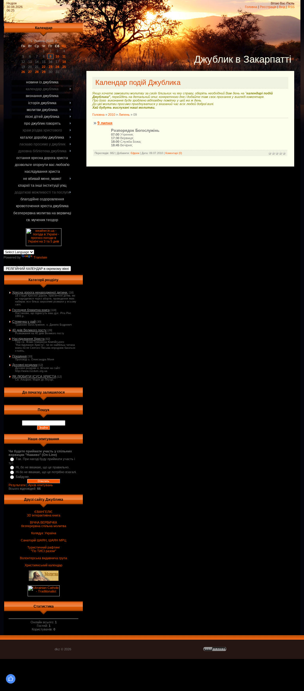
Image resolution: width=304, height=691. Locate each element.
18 (64, 62)
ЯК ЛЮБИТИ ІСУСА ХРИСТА (34, 376)
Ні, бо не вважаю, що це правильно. (42, 467)
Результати (17, 485)
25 (64, 67)
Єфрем (135, 153)
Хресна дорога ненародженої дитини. (40, 292)
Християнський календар (43, 565)
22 (43, 67)
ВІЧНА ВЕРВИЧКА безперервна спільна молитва (43, 524)
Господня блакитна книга (31, 310)
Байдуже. (23, 476)
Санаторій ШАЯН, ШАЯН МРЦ (43, 540)
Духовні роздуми (24, 365)
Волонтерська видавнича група (43, 558)
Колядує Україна (43, 533)
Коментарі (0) (173, 153)
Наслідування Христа (28, 338)
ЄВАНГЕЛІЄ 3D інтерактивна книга (43, 513)
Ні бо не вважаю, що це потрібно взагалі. (46, 472)
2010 (111, 114)
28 (37, 72)
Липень (124, 114)
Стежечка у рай (24, 321)
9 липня (105, 123)
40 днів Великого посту (29, 330)
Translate (40, 257)
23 (50, 67)
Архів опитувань (40, 485)
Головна (251, 7)
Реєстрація (268, 7)
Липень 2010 (43, 41)
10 (57, 56)
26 (23, 72)
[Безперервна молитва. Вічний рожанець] (286, 18)
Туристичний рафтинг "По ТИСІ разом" (43, 549)
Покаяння (19, 356)
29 (43, 72)
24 (57, 67)
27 (30, 72)
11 (64, 56)
